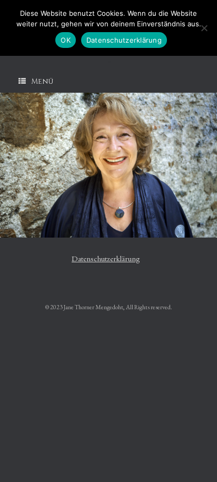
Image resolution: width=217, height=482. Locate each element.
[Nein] (204, 28)
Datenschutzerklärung (106, 258)
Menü (42, 81)
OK (66, 40)
